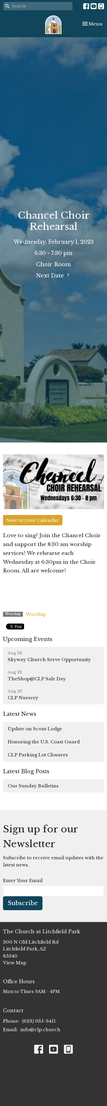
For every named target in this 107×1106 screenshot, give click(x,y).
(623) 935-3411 (39, 1021)
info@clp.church (40, 1029)
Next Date (50, 275)
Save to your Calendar (33, 520)
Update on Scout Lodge (35, 729)
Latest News (19, 714)
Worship (36, 614)
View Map (14, 962)
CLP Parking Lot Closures (38, 755)
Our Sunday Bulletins (33, 786)
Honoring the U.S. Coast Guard (44, 742)
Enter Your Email (23, 880)
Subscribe (23, 903)
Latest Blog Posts (26, 771)
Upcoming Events (27, 639)
